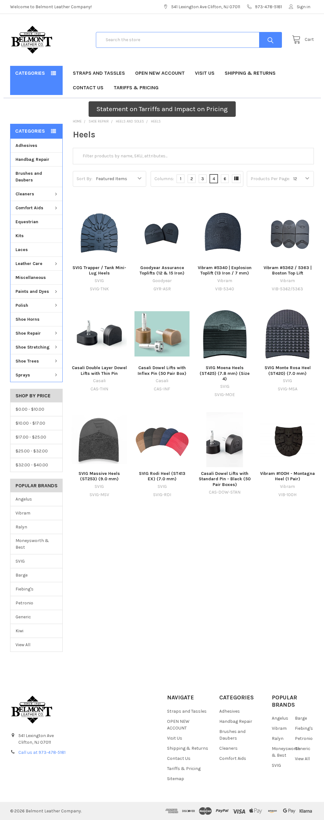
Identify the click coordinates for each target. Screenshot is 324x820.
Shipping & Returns (250, 73)
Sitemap (175, 778)
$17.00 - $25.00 (31, 437)
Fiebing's (25, 589)
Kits (20, 235)
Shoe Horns (28, 319)
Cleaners (25, 194)
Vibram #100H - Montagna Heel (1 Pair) (287, 476)
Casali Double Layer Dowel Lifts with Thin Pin (99, 370)
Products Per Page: (270, 178)
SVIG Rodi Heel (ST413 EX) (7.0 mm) (162, 476)
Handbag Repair (32, 159)
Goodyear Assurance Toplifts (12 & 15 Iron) (162, 270)
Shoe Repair (28, 333)
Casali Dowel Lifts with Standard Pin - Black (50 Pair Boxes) (225, 479)
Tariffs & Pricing (136, 88)
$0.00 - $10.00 (30, 409)
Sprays (23, 375)
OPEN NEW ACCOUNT (160, 73)
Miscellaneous (31, 277)
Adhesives (26, 145)
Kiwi (19, 631)
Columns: (164, 178)
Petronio (24, 603)
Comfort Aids (29, 208)
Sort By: (84, 178)
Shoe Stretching (33, 347)
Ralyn (21, 527)
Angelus (24, 499)
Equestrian (27, 221)
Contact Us (88, 88)
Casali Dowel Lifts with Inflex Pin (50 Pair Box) (162, 370)
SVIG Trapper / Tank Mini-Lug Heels (99, 270)
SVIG (20, 561)
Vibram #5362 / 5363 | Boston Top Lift (288, 270)
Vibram (23, 513)
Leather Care (29, 263)
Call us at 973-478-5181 (41, 752)
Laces (22, 249)
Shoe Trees (27, 361)
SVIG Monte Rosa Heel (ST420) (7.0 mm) (288, 370)
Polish (22, 305)
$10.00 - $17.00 (30, 423)
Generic (23, 617)
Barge (22, 575)
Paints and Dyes (32, 291)
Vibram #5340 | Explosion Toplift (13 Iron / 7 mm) (225, 270)
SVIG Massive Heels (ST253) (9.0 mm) (99, 476)
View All (23, 644)
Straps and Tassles (99, 73)
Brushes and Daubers (29, 177)
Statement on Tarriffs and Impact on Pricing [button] (162, 109)
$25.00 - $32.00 (32, 451)
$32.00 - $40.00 (32, 465)
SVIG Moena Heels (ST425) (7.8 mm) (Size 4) (225, 373)
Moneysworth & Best (32, 544)
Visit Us (205, 73)
